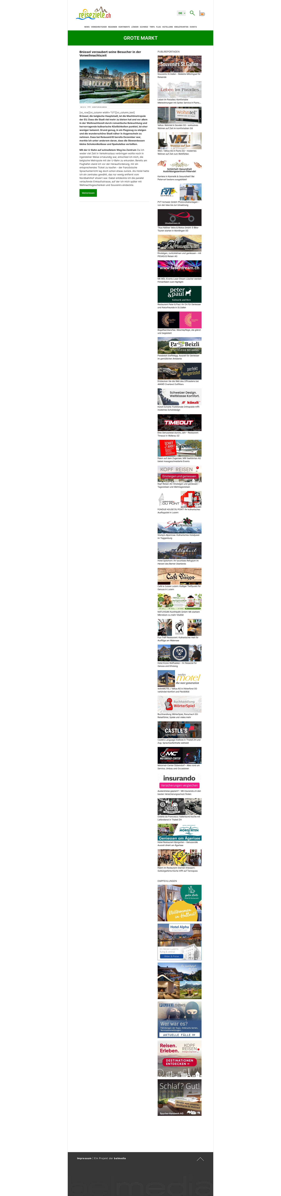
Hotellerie (167, 27)
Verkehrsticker (99, 27)
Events (193, 27)
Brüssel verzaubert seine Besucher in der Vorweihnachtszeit (110, 53)
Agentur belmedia (99, 107)
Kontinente (124, 27)
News (87, 27)
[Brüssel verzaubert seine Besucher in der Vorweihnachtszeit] (114, 81)
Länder (134, 27)
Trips (152, 27)
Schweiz (144, 27)
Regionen (112, 27)
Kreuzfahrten (181, 27)
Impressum (84, 1158)
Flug (158, 27)
